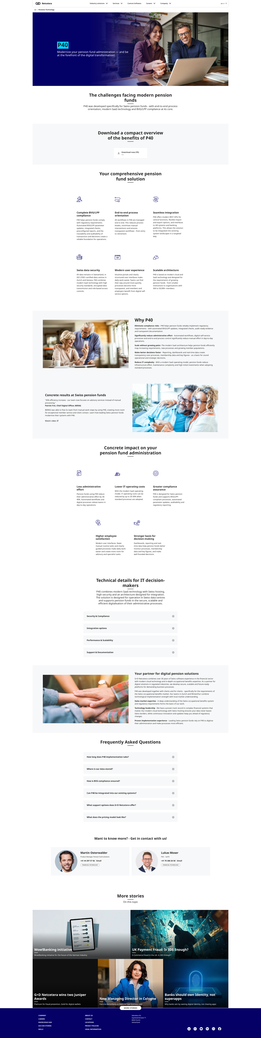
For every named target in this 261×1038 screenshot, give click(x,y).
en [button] (222, 3)
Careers (149, 3)
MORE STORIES (130, 1008)
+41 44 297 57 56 (87, 860)
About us (89, 1015)
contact (88, 1019)
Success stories (44, 1026)
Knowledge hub (45, 1022)
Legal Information (93, 1029)
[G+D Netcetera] (35, 9)
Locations (89, 1022)
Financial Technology (90, 865)
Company (164, 3)
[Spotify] (207, 1028)
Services (116, 3)
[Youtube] (201, 1028)
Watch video (50, 421)
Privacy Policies (92, 1026)
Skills (40, 1029)
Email (98, 860)
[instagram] (213, 1028)
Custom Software (134, 3)
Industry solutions (97, 3)
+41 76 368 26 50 (168, 860)
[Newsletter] (195, 1028)
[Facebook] (219, 1028)
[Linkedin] (189, 1028)
